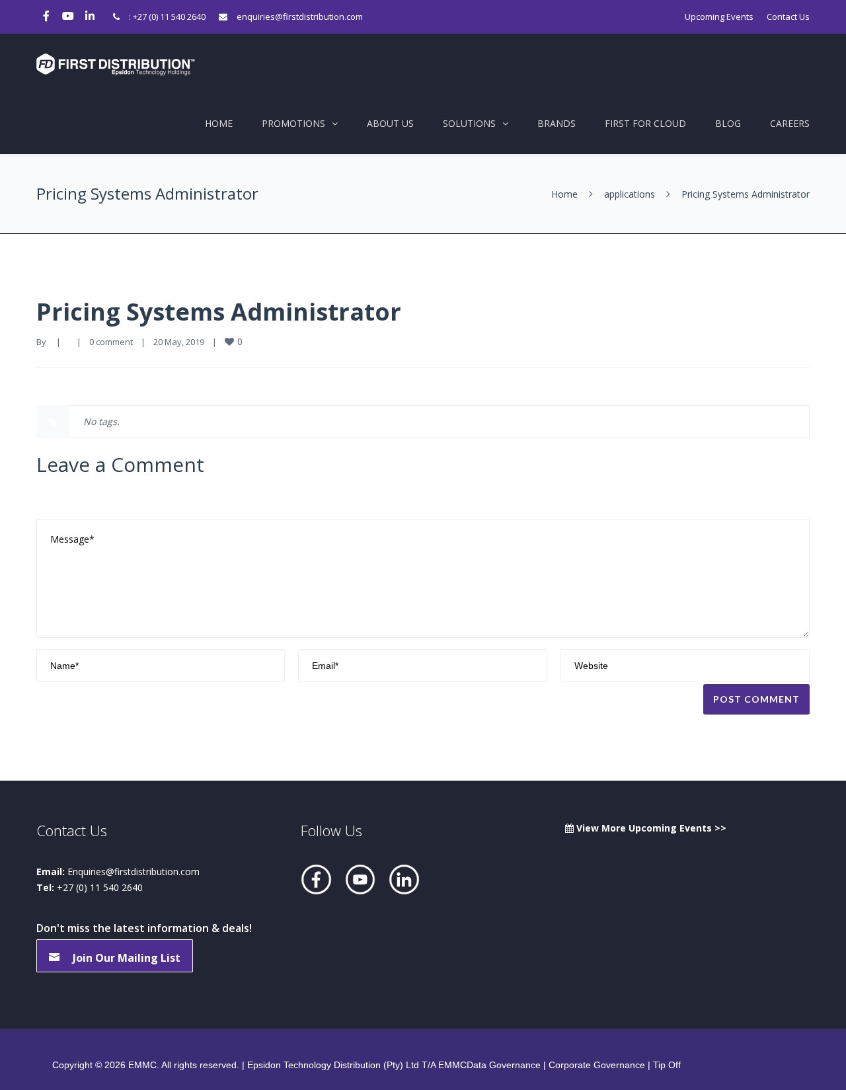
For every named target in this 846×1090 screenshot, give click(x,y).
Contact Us (788, 16)
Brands (556, 123)
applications (629, 194)
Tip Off (667, 1065)
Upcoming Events (719, 16)
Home (219, 123)
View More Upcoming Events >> (650, 828)
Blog (728, 123)
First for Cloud (645, 123)
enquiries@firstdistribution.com (300, 16)
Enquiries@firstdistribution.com (133, 871)
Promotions (293, 123)
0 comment (111, 342)
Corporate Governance (597, 1065)
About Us (390, 123)
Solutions (469, 123)
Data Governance (504, 1065)
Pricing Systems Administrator (218, 311)
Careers (790, 123)
